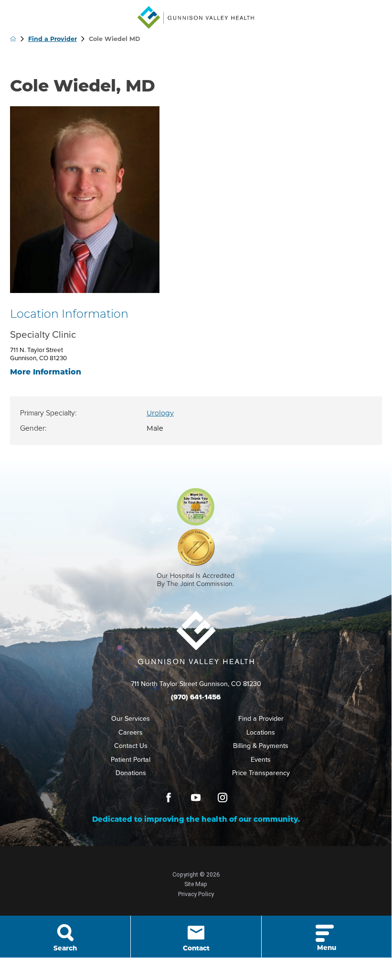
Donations (131, 773)
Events (261, 760)
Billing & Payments (260, 746)
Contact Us (131, 746)
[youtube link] (196, 797)
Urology (160, 413)
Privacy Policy (196, 894)
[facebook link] (168, 797)
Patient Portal (130, 760)
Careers (130, 732)
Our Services (130, 719)
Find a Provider (52, 38)
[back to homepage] (13, 39)
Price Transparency (261, 773)
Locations (260, 732)
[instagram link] (222, 797)
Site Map (195, 884)
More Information (45, 372)
